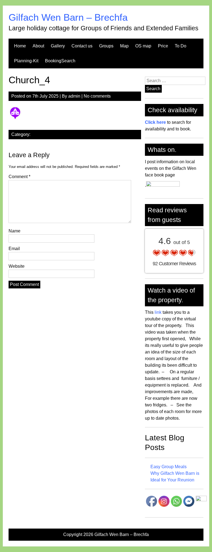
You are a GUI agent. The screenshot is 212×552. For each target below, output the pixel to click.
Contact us (81, 46)
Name (14, 231)
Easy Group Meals (168, 466)
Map (124, 46)
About (38, 46)
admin (74, 96)
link (157, 312)
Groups (106, 46)
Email (14, 248)
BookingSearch (60, 60)
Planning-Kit (26, 60)
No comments (97, 96)
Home (20, 46)
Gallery (58, 46)
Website (17, 266)
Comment (19, 176)
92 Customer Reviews (174, 263)
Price (163, 46)
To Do (180, 46)
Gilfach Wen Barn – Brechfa (68, 17)
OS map (143, 46)
